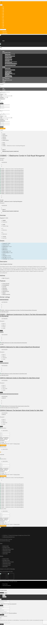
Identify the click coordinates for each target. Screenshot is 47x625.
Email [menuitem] (18, 151)
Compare (2, 592)
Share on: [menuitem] (4, 149)
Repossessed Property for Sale (10, 65)
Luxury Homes (10, 394)
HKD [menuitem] (3, 16)
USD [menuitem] (3, 8)
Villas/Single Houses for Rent (10, 73)
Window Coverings (6, 294)
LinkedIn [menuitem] (15, 151)
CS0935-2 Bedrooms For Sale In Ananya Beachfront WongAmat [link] (20, 347)
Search (1, 103)
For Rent (3, 67)
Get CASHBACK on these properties (11, 63)
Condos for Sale (7, 52)
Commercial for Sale (8, 62)
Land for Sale (7, 60)
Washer (4, 292)
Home (3, 40)
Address (4, 137)
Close (6, 592)
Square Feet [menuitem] (4, 31)
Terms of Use (17, 443)
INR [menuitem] (3, 17)
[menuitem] (12, 111)
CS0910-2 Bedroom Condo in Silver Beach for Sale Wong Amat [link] (20, 378)
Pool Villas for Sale (8, 57)
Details (3, 134)
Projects (3, 84)
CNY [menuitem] (3, 13)
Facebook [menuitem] (11, 151)
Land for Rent (7, 78)
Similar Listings (5, 140)
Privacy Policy (5, 583)
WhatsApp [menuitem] (4, 151)
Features (4, 138)
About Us (4, 80)
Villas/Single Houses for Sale (8, 549)
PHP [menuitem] (3, 22)
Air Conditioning (5, 285)
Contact (3, 82)
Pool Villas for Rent (8, 71)
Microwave (4, 288)
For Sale (3, 48)
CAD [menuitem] (3, 11)
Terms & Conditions (13, 613)
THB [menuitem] (3, 27)
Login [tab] (4, 595)
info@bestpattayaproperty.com (8, 536)
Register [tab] (4, 596)
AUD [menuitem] (3, 10)
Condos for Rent (7, 68)
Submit (1, 624)
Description (4, 135)
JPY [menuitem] (3, 19)
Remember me (4, 603)
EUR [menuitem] (3, 14)
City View (4, 286)
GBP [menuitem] (3, 7)
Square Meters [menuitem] (4, 33)
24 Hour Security (5, 283)
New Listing (6, 299)
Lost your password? (12, 603)
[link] (18, 310)
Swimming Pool (5, 291)
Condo (3, 144)
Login (1, 605)
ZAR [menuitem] (3, 25)
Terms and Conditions (6, 585)
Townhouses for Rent (8, 76)
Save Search (2, 128)
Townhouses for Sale (8, 59)
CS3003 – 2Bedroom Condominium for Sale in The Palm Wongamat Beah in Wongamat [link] (23, 315)
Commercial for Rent (6, 564)
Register (1, 614)
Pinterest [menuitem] (7, 151)
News (3, 91)
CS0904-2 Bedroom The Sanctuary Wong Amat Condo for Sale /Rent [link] (21, 410)
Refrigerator (4, 289)
